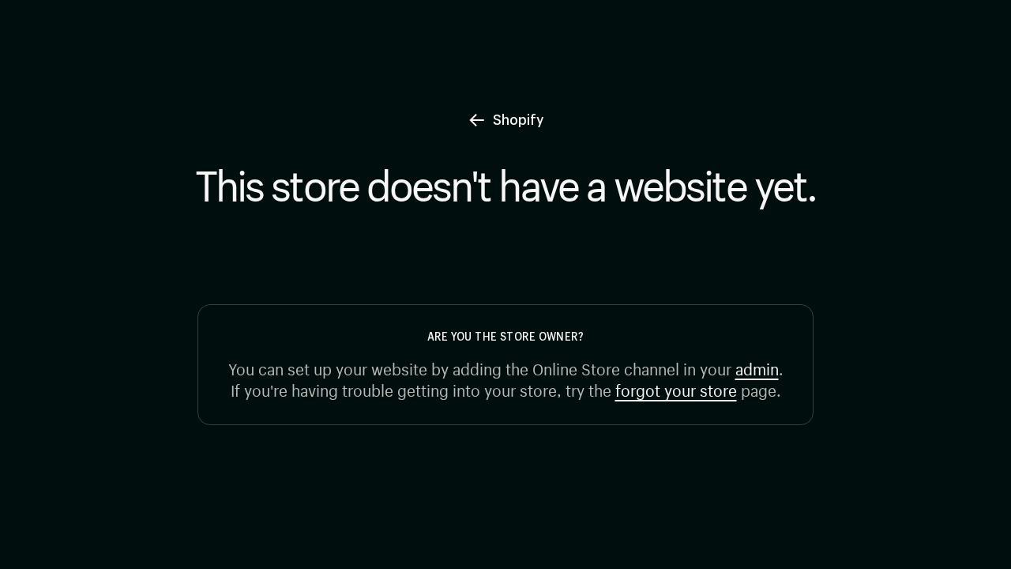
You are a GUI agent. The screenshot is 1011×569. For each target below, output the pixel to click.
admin (757, 367)
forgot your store (676, 388)
